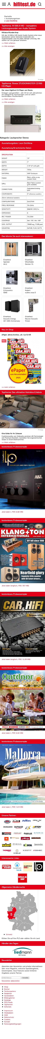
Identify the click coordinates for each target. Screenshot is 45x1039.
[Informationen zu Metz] (25, 838)
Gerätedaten (9, 996)
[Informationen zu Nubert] (6, 845)
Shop (6, 987)
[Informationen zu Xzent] (27, 850)
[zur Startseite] (24, 4)
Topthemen (8, 1004)
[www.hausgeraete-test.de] (17, 871)
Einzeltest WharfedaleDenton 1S (29, 262)
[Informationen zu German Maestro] (6, 833)
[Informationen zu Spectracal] (38, 844)
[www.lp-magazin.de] (38, 871)
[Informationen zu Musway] (36, 838)
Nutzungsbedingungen (12, 1024)
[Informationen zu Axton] (26, 820)
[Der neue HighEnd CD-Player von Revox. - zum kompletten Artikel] (22, 119)
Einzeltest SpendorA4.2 (7, 262)
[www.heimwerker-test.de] (27, 871)
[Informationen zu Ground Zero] (17, 833)
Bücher (7, 989)
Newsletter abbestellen (11, 981)
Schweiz (9, 934)
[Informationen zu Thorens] (7, 850)
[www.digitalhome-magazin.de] (6, 871)
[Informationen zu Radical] (27, 845)
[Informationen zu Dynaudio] (7, 827)
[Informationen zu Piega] (17, 844)
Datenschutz (9, 1017)
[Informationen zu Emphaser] (18, 827)
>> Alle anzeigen (8, 46)
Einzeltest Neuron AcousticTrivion (31, 318)
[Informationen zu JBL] (6, 839)
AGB (6, 1015)
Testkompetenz (10, 991)
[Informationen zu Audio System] (16, 821)
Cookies (7, 1019)
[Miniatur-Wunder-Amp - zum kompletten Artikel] (22, 63)
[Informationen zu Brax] (36, 820)
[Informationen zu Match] (14, 838)
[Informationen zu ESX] (28, 828)
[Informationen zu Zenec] (37, 850)
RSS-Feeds (8, 1002)
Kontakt (7, 1022)
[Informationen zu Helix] (27, 833)
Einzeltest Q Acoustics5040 (8, 290)
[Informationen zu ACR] (7, 821)
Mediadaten (8, 1013)
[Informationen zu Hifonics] (38, 833)
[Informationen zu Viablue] (17, 851)
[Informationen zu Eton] (36, 827)
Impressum (8, 1011)
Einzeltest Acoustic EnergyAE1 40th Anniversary (11, 318)
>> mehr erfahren (8, 387)
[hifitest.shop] (22, 882)
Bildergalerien (9, 998)
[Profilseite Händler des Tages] (22, 952)
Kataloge (7, 1000)
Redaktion (8, 993)
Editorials (7, 1007)
